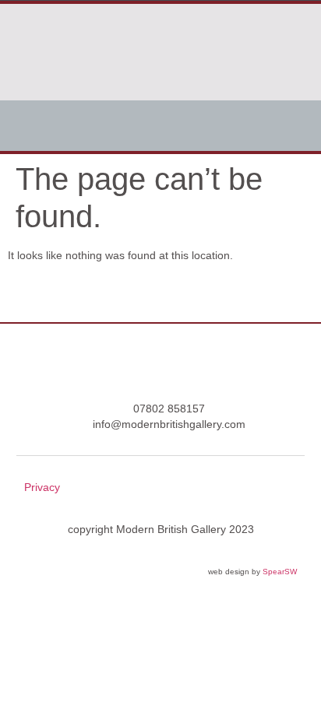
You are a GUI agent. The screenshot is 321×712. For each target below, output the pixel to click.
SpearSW (280, 571)
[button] (160, 125)
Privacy (42, 487)
